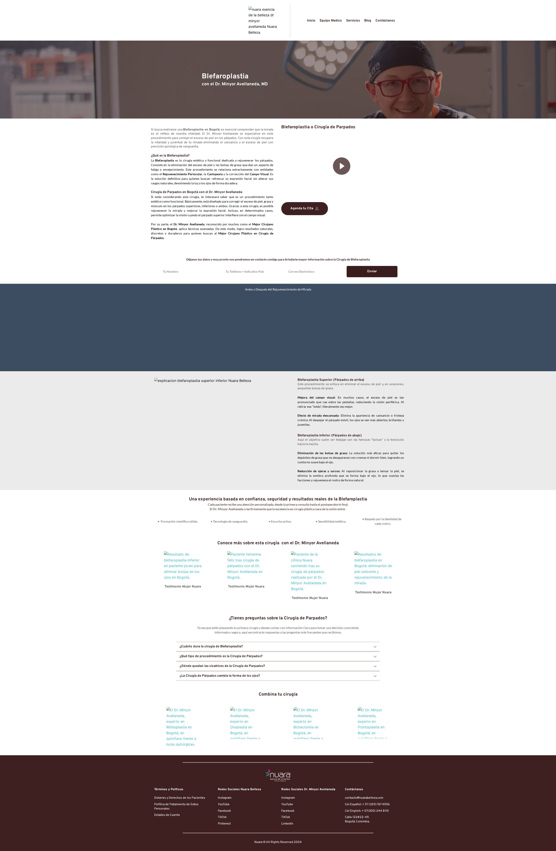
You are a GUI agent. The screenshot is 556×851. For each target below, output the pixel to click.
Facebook (224, 811)
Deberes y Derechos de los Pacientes (179, 798)
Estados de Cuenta (167, 815)
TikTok (222, 817)
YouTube (224, 804)
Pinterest (224, 824)
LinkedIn (287, 824)
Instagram (225, 798)
